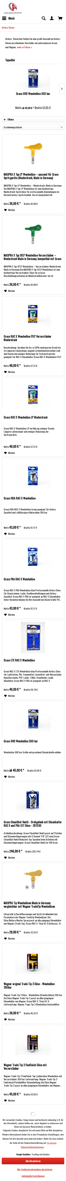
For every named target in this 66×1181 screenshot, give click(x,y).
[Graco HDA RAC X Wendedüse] (33, 475)
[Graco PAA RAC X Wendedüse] (33, 556)
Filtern (10, 119)
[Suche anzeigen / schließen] (43, 18)
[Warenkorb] (60, 18)
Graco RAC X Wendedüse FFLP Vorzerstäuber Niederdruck (27, 338)
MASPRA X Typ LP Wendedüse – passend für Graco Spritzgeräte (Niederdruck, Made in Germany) (31, 176)
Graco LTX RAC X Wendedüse (19, 660)
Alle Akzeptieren (33, 1161)
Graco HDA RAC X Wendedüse (20, 498)
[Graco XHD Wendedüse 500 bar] (33, 78)
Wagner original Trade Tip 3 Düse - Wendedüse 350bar (29, 985)
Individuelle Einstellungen (33, 1176)
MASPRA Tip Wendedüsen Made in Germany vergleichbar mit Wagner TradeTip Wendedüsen (29, 905)
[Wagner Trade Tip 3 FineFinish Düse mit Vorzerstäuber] (33, 1042)
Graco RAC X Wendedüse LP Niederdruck (26, 417)
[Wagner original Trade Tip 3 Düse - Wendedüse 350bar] (33, 961)
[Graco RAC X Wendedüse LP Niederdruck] (33, 394)
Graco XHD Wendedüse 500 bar (33, 94)
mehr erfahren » (24, 47)
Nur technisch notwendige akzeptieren (34, 1169)
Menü (11, 18)
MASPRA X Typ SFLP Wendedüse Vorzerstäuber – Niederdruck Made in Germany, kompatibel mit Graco (32, 257)
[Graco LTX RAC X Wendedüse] (33, 637)
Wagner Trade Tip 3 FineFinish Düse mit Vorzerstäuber (25, 1067)
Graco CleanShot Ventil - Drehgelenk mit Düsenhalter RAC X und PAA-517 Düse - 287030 (33, 824)
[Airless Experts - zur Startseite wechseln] (12, 8)
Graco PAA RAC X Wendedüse (19, 579)
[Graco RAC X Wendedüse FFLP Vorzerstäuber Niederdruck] (33, 313)
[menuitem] (8, 18)
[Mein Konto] (51, 18)
